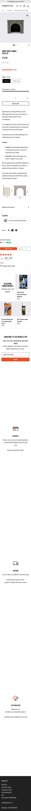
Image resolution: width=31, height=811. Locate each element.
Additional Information (8, 207)
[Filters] (19, 249)
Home (3, 10)
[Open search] (17, 6)
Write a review (8, 248)
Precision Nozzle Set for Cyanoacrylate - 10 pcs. (8, 314)
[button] (28, 45)
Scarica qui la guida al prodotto (17, 220)
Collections (9, 10)
